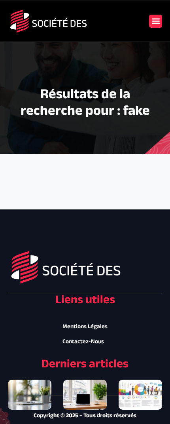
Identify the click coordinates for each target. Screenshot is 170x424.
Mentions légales (85, 326)
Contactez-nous (83, 341)
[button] (155, 21)
